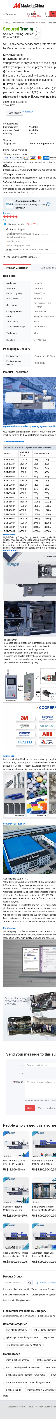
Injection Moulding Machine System (17, 1300)
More (6, 1395)
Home (5, 22)
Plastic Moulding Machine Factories (23, 1367)
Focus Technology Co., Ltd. (39, 1406)
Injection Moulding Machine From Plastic (25, 1374)
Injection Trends (13, 1389)
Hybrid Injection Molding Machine (22, 1337)
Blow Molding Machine (16, 1329)
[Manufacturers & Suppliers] (28, 5)
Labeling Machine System (43, 1294)
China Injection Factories (17, 1359)
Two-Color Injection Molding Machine (23, 1344)
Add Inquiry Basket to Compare (22, 256)
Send (29, 1107)
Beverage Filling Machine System (19, 1288)
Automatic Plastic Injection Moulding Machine (28, 1382)
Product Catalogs (47, 1282)
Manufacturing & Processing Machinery (28, 22)
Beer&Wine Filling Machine (15, 1294)
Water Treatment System (43, 1288)
